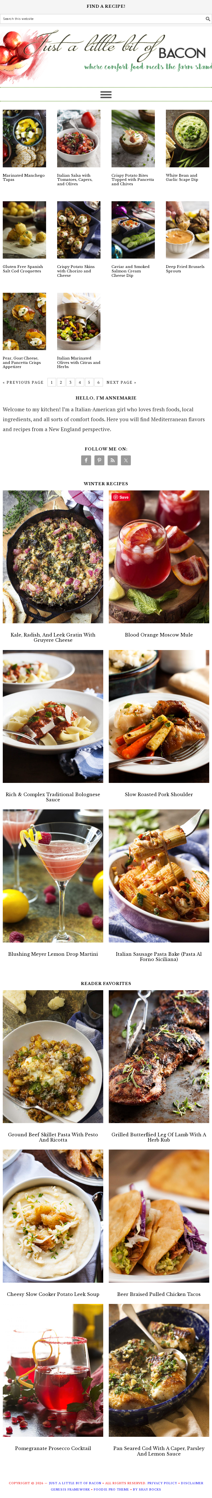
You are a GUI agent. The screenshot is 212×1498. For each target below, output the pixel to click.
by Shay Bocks (147, 1489)
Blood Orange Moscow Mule (159, 635)
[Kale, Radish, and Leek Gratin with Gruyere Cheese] (53, 558)
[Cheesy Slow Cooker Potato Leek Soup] (53, 1217)
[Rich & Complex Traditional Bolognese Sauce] (53, 718)
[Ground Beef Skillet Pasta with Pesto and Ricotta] (53, 1058)
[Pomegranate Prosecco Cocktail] (53, 1372)
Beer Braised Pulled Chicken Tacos (159, 1294)
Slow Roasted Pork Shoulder (159, 794)
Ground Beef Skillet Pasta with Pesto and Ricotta (53, 1137)
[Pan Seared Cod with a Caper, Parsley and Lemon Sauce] (159, 1372)
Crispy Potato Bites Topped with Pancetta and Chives (133, 179)
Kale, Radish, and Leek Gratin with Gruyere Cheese (53, 637)
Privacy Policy (162, 1483)
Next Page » (122, 382)
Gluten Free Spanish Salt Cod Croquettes (23, 268)
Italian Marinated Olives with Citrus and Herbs (78, 362)
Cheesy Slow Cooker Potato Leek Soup (53, 1294)
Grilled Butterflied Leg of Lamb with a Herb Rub (159, 1137)
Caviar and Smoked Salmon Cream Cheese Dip (131, 271)
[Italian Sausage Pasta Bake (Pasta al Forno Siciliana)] (159, 877)
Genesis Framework (70, 1489)
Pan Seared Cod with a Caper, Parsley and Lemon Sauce (159, 1451)
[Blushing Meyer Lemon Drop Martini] (53, 877)
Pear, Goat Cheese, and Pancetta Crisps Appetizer (22, 362)
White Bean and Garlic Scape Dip (182, 177)
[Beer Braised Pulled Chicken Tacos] (159, 1217)
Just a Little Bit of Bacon (106, 54)
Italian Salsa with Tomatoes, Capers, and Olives (74, 179)
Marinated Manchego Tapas (24, 177)
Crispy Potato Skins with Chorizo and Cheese (76, 271)
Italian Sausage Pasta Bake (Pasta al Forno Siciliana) (159, 956)
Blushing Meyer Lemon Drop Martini (53, 954)
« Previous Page (23, 382)
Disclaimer (192, 1483)
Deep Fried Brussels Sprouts (185, 268)
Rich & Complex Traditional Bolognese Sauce (53, 797)
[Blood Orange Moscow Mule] (159, 558)
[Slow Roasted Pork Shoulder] (159, 718)
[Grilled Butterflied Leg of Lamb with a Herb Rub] (159, 1058)
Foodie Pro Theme (111, 1489)
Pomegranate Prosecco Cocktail (53, 1448)
